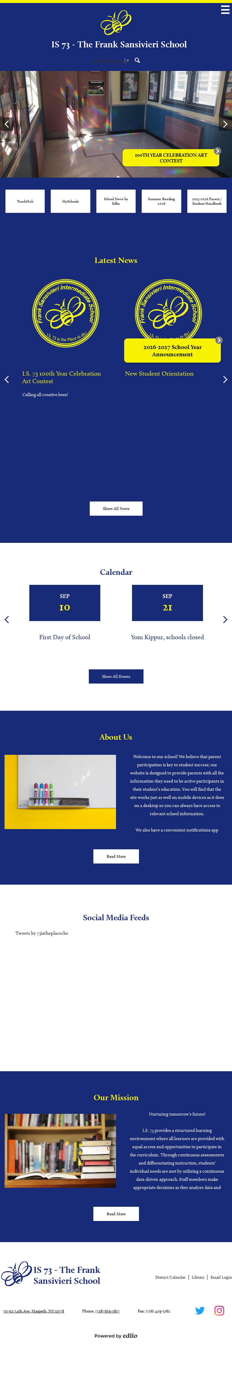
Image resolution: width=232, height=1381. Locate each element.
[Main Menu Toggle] (225, 9)
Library (198, 1277)
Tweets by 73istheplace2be (41, 933)
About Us (116, 737)
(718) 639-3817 (107, 1311)
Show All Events (116, 676)
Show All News (116, 508)
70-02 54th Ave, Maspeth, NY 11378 (33, 1311)
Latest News (116, 260)
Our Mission (116, 1097)
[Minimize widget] (219, 340)
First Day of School (64, 637)
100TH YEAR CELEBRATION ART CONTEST (171, 158)
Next (225, 124)
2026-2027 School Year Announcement (172, 350)
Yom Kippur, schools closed (167, 637)
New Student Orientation (159, 373)
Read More (116, 856)
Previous (6, 124)
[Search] (137, 60)
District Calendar (170, 1277)
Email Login (221, 1277)
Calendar (116, 572)
